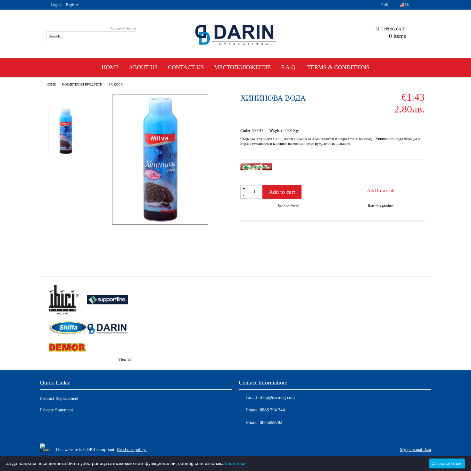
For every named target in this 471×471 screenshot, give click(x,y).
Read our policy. (132, 449)
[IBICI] (66, 300)
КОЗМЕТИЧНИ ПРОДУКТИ (82, 84)
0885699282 (271, 422)
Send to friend (288, 206)
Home (110, 67)
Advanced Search (123, 28)
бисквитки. (236, 463)
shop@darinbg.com (277, 397)
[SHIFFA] (66, 328)
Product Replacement (59, 398)
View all (124, 359)
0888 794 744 (272, 410)
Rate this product (380, 206)
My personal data (415, 449)
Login (55, 5)
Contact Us (186, 67)
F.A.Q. (289, 67)
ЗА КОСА (116, 84)
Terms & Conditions (338, 67)
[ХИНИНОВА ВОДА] (160, 223)
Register (72, 5)
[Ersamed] (107, 300)
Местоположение (242, 67)
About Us (143, 67)
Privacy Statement (56, 410)
